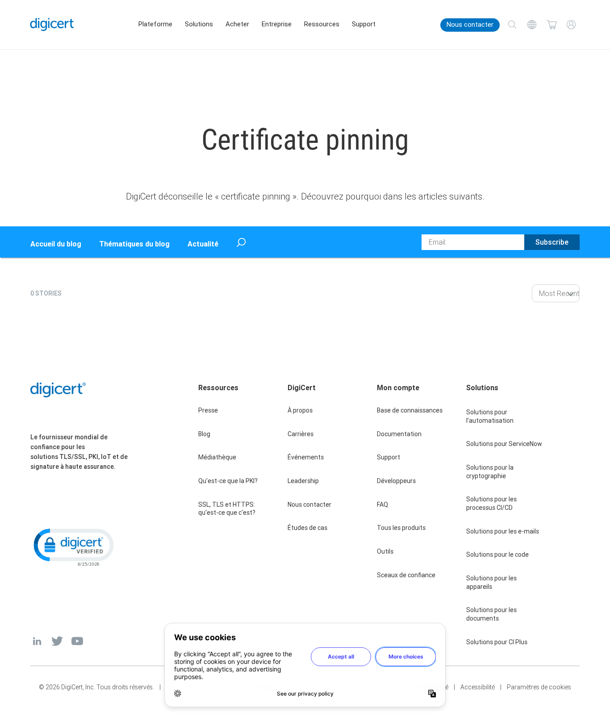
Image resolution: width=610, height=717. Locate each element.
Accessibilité (477, 687)
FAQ (382, 504)
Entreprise (277, 24)
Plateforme (155, 24)
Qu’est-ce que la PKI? (228, 481)
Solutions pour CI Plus (496, 642)
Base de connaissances (410, 410)
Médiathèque (217, 457)
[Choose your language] (532, 24)
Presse (208, 410)
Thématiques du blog (134, 243)
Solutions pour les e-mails (502, 531)
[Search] (512, 24)
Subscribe (551, 242)
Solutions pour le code (497, 554)
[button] (72, 546)
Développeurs (396, 481)
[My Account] (571, 24)
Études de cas (307, 528)
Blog (204, 434)
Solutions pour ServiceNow (504, 444)
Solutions (199, 24)
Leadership (303, 481)
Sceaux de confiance (406, 575)
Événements (306, 457)
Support (364, 24)
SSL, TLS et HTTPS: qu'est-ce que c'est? (226, 508)
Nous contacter (470, 25)
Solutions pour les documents (491, 614)
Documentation (399, 434)
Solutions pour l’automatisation (490, 416)
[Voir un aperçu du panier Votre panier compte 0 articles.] (551, 24)
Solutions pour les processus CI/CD (491, 503)
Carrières (300, 434)
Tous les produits (401, 528)
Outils (385, 551)
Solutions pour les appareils (491, 582)
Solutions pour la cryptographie (490, 471)
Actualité (203, 243)
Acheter (237, 24)
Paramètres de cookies (539, 687)
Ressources (321, 24)
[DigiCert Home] (52, 24)
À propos (300, 410)
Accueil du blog (55, 243)
